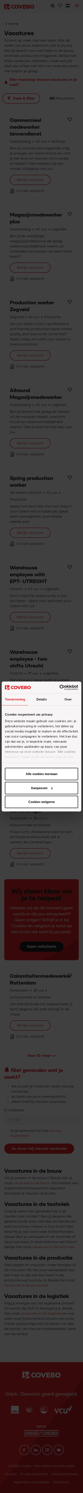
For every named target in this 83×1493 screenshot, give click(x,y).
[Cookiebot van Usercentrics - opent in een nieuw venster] (59, 687)
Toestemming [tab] (15, 699)
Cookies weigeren (41, 802)
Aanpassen (39, 788)
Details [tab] (41, 699)
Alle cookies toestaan (41, 774)
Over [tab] (68, 699)
